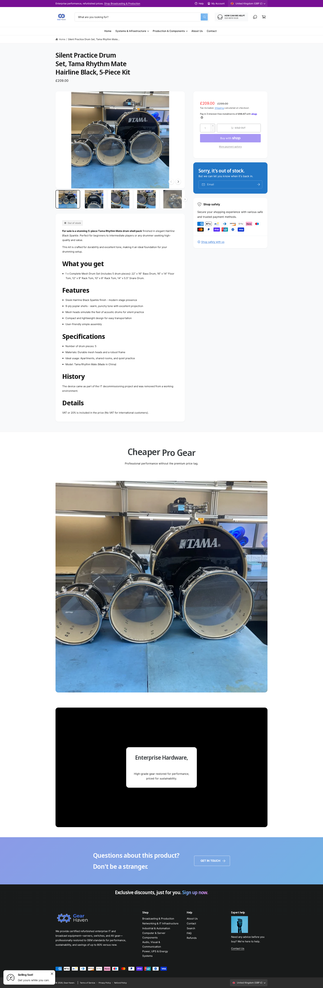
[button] (263, 17)
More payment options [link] (230, 146)
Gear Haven (69, 983)
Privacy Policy (105, 983)
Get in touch (210, 860)
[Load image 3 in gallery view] (120, 199)
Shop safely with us (212, 241)
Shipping (219, 108)
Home (62, 39)
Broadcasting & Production (158, 918)
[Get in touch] (255, 17)
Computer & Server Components (153, 935)
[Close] (52, 973)
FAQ (189, 933)
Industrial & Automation (156, 928)
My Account (218, 3)
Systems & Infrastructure (130, 31)
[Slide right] (178, 181)
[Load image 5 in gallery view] (172, 199)
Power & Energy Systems (139, 3)
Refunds (192, 937)
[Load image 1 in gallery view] (68, 199)
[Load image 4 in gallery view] (146, 199)
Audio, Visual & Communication (151, 944)
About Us (192, 918)
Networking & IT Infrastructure (160, 923)
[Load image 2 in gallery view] (94, 199)
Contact (191, 923)
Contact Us (237, 948)
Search (191, 928)
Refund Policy (120, 983)
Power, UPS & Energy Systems (155, 953)
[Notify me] (258, 184)
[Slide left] (171, 181)
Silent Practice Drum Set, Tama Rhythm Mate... (94, 39)
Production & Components (169, 31)
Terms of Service (87, 983)
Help (201, 3)
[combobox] (141, 17)
